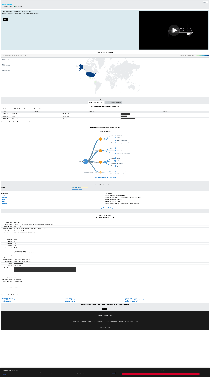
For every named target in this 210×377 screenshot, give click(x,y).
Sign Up (5, 19)
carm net (4, 197)
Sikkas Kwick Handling (131, 298)
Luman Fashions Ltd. (69, 301)
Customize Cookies (111, 321)
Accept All (160, 374)
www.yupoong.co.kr (77, 189)
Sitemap (83, 321)
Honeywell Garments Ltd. (8, 300)
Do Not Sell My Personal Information (128, 321)
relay (3, 195)
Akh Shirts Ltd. (68, 298)
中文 (111, 315)
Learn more (40, 121)
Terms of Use (76, 321)
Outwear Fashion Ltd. (7, 298)
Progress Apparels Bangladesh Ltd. (134, 300)
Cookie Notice (100, 321)
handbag (4, 203)
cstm (3, 199)
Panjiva (5, 2)
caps (3, 201)
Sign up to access (76, 187)
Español (106, 315)
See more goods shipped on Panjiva (105, 208)
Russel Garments (6, 301)
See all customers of (105, 177)
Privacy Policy (91, 321)
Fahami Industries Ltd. (131, 301)
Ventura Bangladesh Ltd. (70, 300)
